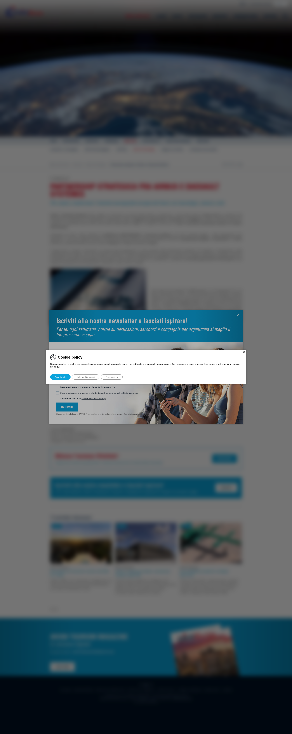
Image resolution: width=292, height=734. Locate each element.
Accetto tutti (60, 377)
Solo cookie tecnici (86, 377)
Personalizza (112, 377)
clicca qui (54, 366)
